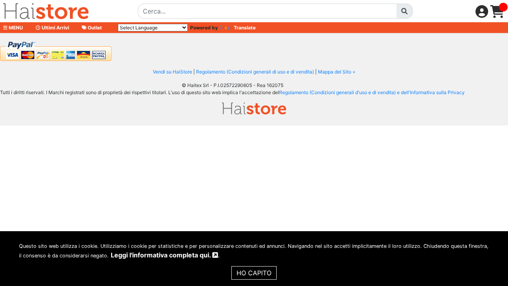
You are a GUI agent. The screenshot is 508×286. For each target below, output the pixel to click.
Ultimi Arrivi (54, 28)
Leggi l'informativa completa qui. (161, 255)
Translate (245, 28)
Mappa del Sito (334, 72)
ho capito (254, 273)
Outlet (94, 28)
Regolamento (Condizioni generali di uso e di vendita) (255, 72)
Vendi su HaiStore (172, 72)
